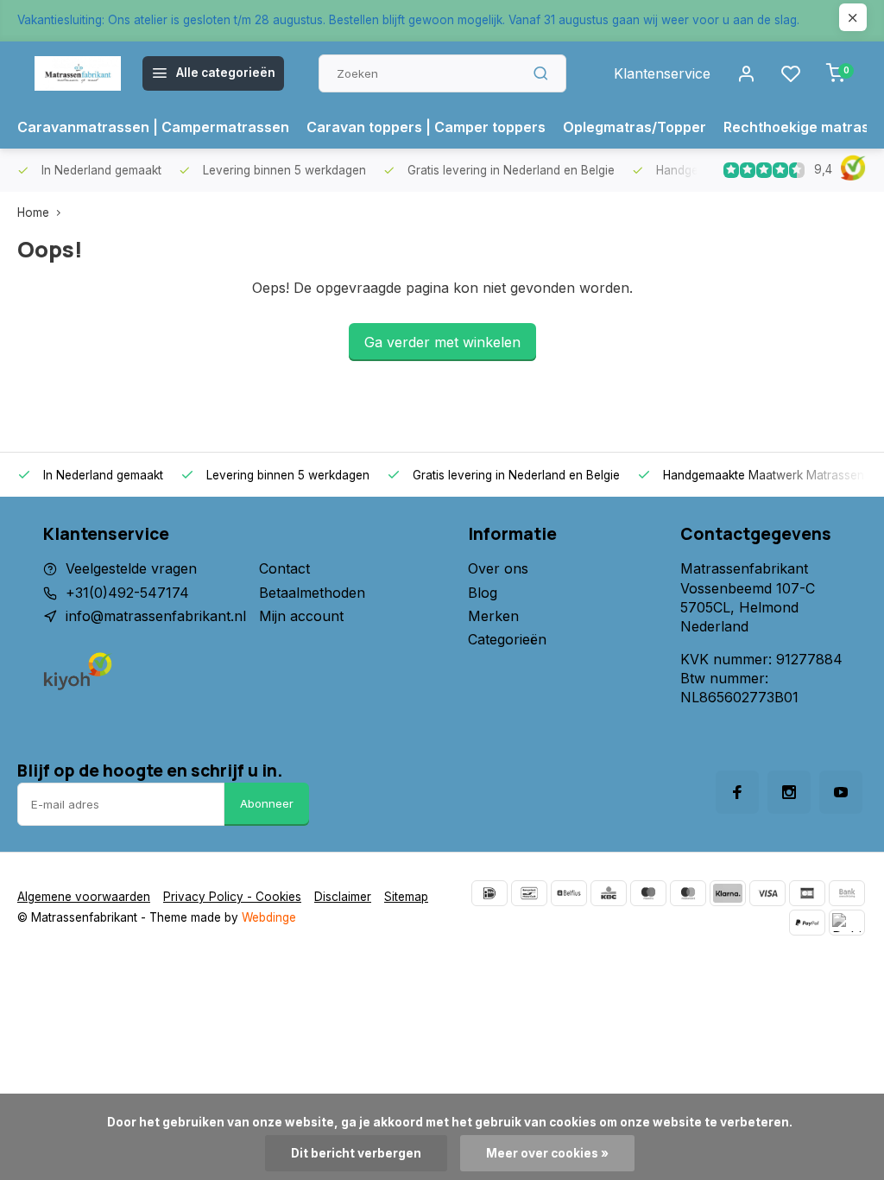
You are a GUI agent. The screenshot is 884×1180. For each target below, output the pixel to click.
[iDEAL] (489, 893)
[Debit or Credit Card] (847, 923)
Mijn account (301, 616)
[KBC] (608, 893)
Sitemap (406, 897)
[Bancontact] (529, 893)
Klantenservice (662, 73)
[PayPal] (807, 923)
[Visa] (767, 893)
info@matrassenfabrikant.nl (156, 616)
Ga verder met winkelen (442, 342)
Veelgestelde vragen (131, 568)
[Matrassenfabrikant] (77, 73)
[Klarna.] (728, 893)
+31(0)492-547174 (127, 592)
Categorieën (507, 639)
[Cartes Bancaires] (807, 893)
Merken (493, 616)
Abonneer (267, 803)
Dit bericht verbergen (356, 1153)
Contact (284, 568)
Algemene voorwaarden (83, 897)
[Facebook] (737, 792)
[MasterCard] (688, 893)
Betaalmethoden (312, 592)
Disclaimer (342, 897)
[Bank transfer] (847, 893)
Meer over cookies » (547, 1153)
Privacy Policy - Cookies (232, 897)
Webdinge (269, 917)
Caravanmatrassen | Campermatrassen (153, 127)
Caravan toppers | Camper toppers (426, 127)
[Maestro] (648, 893)
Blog (482, 592)
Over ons (498, 568)
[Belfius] (569, 893)
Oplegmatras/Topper (634, 127)
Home (33, 212)
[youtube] (840, 792)
